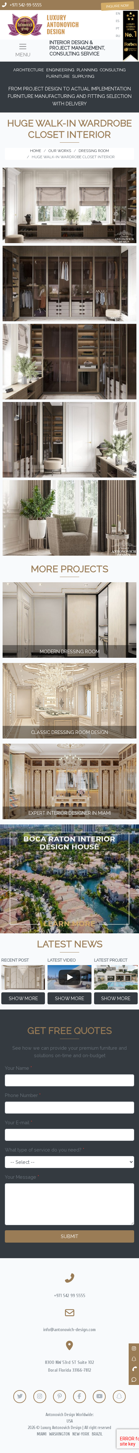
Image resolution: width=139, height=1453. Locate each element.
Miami (42, 1434)
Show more (23, 998)
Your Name (18, 1068)
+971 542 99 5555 (69, 1295)
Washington (59, 1434)
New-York (80, 1434)
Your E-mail (18, 1122)
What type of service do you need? (44, 1149)
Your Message (22, 1177)
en (118, 13)
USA (70, 1421)
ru (118, 36)
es (117, 21)
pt (117, 28)
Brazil (97, 1434)
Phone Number (23, 1095)
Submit (69, 1236)
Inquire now (117, 6)
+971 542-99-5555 (26, 5)
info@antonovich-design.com (69, 1329)
